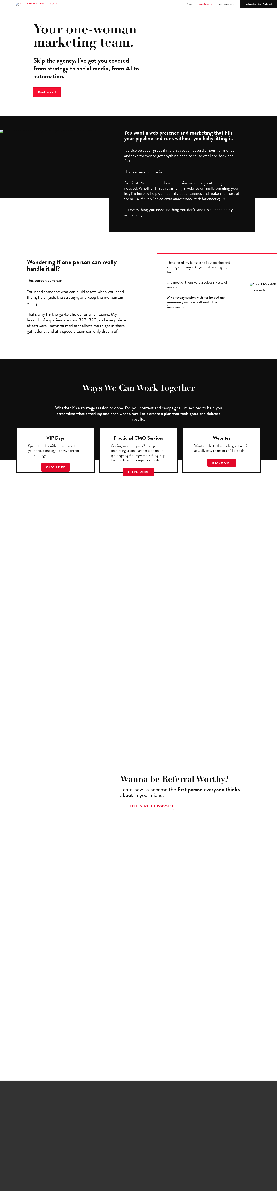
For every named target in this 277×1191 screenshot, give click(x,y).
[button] (211, 4)
